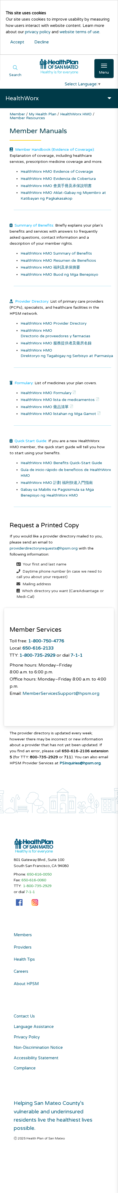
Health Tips (24, 959)
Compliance (25, 1068)
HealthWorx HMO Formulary (46, 393)
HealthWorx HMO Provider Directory (53, 323)
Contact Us (24, 1016)
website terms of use (79, 32)
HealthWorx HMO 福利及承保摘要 (50, 267)
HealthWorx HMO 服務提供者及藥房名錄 (56, 343)
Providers (23, 947)
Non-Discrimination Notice (38, 1047)
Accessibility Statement (36, 1058)
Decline (41, 42)
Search (15, 75)
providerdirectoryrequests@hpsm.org (44, 548)
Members (23, 935)
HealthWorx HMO (76, 114)
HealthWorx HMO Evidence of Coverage (57, 171)
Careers (21, 972)
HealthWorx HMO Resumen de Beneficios (58, 260)
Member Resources (27, 118)
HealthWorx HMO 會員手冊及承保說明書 (56, 185)
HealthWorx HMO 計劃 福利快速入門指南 (57, 482)
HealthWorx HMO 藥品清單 (45, 407)
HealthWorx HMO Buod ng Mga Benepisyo (59, 274)
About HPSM (26, 984)
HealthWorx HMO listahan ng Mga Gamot (58, 413)
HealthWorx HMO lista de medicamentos (58, 399)
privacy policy (37, 32)
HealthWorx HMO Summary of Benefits (56, 253)
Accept (17, 42)
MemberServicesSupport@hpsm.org (61, 693)
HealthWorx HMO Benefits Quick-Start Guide (61, 463)
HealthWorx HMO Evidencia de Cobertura (58, 178)
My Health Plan (43, 114)
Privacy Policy (27, 1037)
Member (18, 114)
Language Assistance (34, 1026)
